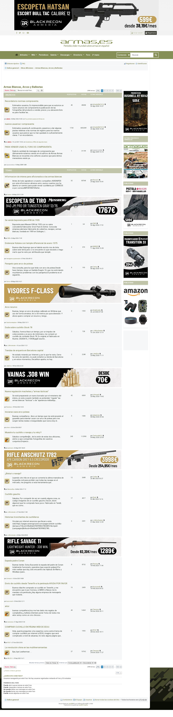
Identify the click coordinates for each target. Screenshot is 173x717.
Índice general (13, 700)
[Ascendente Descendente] (88, 663)
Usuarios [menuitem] (88, 700)
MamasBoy (10, 489)
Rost (94, 497)
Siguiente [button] (121, 90)
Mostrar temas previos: (37, 663)
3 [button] (107, 90)
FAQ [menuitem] (23, 64)
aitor (7, 606)
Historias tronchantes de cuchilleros (22, 517)
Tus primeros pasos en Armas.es (34, 119)
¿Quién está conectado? (13, 676)
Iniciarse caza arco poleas (17, 412)
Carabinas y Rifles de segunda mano (36, 142)
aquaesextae (97, 150)
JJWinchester (98, 331)
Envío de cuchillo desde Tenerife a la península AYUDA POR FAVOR (36, 583)
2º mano (95, 55)
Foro (88, 55)
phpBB (71, 703)
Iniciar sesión (138, 33)
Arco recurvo (11, 307)
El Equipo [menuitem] (78, 700)
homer (9, 194)
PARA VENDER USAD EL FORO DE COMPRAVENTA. (28, 147)
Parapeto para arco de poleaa (19, 263)
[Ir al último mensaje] (105, 104)
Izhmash (96, 395)
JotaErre (96, 354)
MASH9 (95, 246)
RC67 (95, 630)
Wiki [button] (33, 55)
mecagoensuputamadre (13, 258)
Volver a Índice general (13, 671)
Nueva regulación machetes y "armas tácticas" (27, 391)
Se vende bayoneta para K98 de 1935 (22, 220)
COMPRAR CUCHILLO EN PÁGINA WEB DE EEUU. (27, 627)
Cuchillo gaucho (12, 494)
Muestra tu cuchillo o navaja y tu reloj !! (23, 432)
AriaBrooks (97, 310)
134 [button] (117, 90)
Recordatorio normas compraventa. (22, 101)
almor (8, 427)
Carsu (95, 267)
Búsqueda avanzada (42, 90)
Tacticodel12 (97, 436)
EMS (94, 223)
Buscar (38, 90)
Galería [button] (53, 55)
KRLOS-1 (10, 658)
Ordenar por (63, 663)
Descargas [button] (65, 55)
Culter (95, 477)
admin (9, 142)
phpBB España (83, 705)
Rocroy (95, 564)
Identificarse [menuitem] (142, 64)
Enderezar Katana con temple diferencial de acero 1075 (31, 243)
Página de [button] (98, 90)
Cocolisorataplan (11, 322)
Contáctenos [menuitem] (67, 700)
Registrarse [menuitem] (130, 64)
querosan (10, 448)
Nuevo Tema (9, 667)
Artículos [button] (24, 55)
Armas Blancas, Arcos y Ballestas (23, 86)
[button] (16, 55)
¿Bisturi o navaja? (13, 473)
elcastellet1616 (98, 104)
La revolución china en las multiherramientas (26, 647)
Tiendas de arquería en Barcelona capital (24, 350)
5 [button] (112, 90)
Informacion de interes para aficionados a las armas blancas (33, 176)
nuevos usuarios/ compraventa (19, 124)
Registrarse (151, 33)
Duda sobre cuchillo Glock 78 (18, 327)
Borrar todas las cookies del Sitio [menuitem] (107, 700)
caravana (10, 622)
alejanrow (96, 415)
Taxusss (96, 609)
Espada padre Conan (14, 560)
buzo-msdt (96, 587)
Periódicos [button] (43, 55)
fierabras (9, 407)
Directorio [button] (78, 55)
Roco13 (95, 180)
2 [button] (104, 90)
